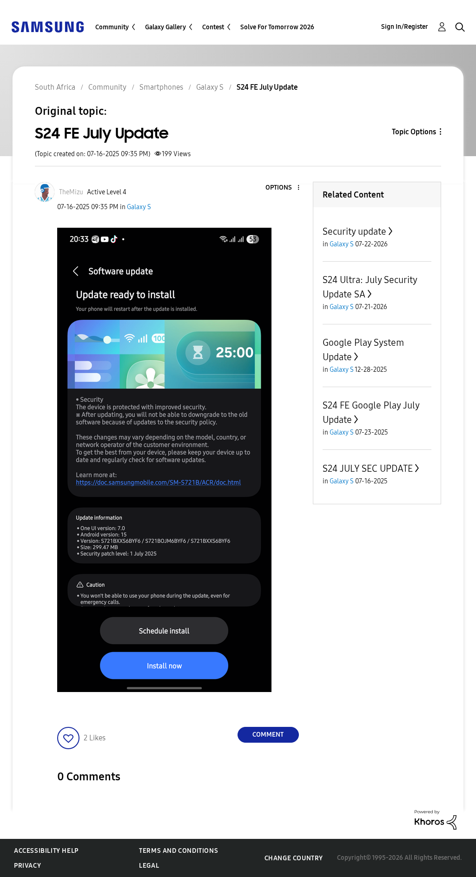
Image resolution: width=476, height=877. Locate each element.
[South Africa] (47, 26)
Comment (268, 735)
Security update (354, 231)
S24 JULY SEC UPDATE (368, 468)
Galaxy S (139, 207)
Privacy (27, 866)
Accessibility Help (46, 851)
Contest (213, 27)
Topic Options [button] (414, 131)
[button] (282, 188)
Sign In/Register (404, 27)
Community (112, 27)
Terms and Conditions (178, 851)
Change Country (293, 858)
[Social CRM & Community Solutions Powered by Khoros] (435, 819)
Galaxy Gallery (165, 27)
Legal (149, 866)
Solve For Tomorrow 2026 (277, 27)
